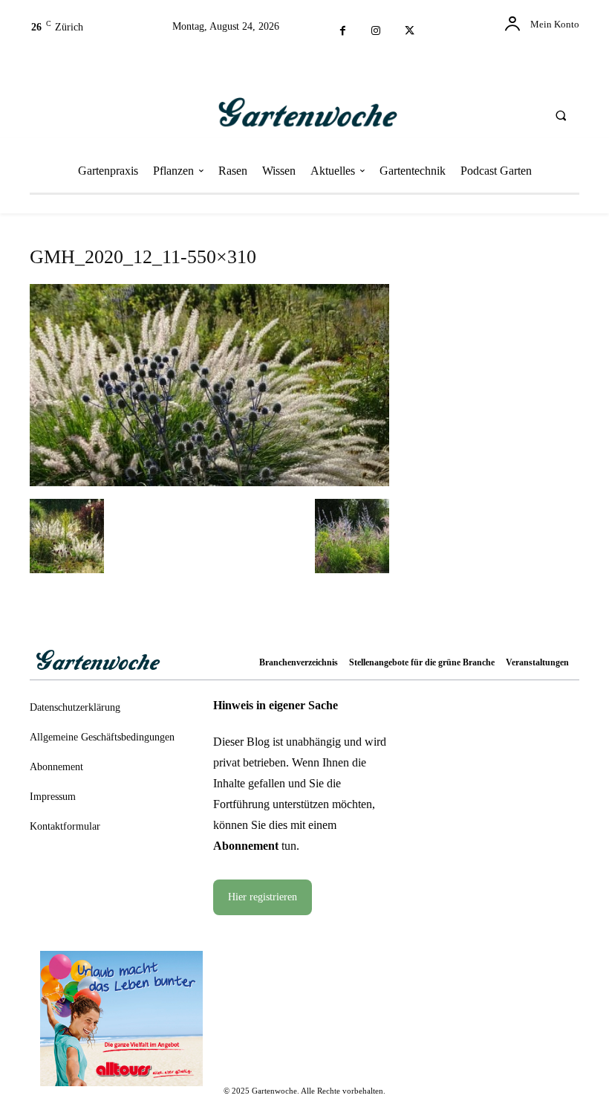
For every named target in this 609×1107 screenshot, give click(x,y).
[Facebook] (343, 32)
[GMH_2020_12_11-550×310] (209, 481)
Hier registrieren (262, 897)
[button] (560, 115)
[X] (410, 32)
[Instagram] (376, 32)
